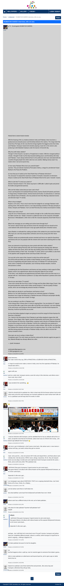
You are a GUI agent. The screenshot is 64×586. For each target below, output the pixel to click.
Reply (58, 17)
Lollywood (11, 17)
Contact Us (58, 584)
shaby (4, 30)
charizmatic (5, 409)
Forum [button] (32, 11)
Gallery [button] (23, 11)
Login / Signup (55, 11)
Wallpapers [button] (12, 11)
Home (5, 17)
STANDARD (6, 485)
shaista (5, 396)
